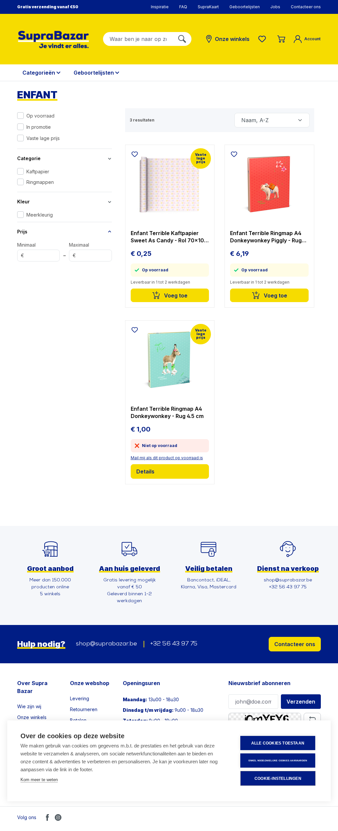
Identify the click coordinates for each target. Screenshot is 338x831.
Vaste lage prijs (43, 138)
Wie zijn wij (29, 706)
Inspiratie (160, 6)
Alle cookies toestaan (277, 743)
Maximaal (79, 250)
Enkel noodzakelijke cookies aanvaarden (278, 760)
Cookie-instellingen (277, 778)
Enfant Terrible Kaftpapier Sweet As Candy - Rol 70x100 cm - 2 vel (169, 237)
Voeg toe (175, 295)
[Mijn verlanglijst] (263, 39)
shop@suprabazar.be (106, 644)
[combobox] (138, 39)
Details (145, 471)
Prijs (22, 231)
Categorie (29, 158)
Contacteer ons (306, 6)
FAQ (183, 6)
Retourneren (83, 709)
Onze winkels (32, 717)
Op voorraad (40, 116)
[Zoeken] (182, 39)
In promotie (38, 127)
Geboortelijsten (244, 6)
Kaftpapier (37, 171)
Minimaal (26, 250)
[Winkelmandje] (281, 39)
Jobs (275, 6)
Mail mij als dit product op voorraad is (167, 457)
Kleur (23, 201)
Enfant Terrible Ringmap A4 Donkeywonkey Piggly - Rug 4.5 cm (266, 237)
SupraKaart (208, 6)
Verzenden (301, 701)
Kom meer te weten (39, 779)
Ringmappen (40, 182)
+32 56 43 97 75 (173, 644)
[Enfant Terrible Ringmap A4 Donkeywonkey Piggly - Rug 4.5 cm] (269, 184)
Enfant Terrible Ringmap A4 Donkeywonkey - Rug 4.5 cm (167, 412)
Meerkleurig (39, 215)
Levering (79, 698)
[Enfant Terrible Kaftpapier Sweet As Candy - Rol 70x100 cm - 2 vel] (170, 184)
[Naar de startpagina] (53, 39)
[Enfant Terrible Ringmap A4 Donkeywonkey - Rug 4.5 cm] (170, 360)
